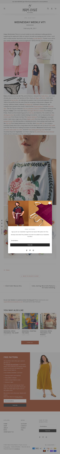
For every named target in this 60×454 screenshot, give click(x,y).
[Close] (49, 203)
